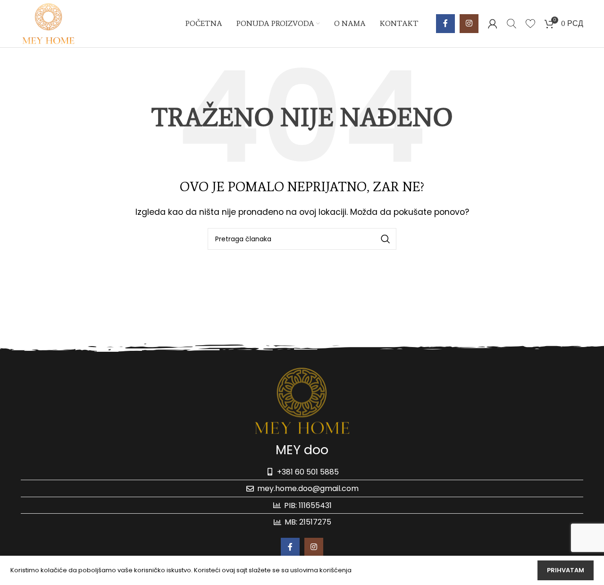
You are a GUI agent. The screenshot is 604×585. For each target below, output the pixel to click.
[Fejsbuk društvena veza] (445, 23)
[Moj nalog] (492, 23)
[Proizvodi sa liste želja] (530, 23)
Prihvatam (565, 570)
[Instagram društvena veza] (469, 23)
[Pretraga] (511, 23)
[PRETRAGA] (385, 239)
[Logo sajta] (48, 22)
